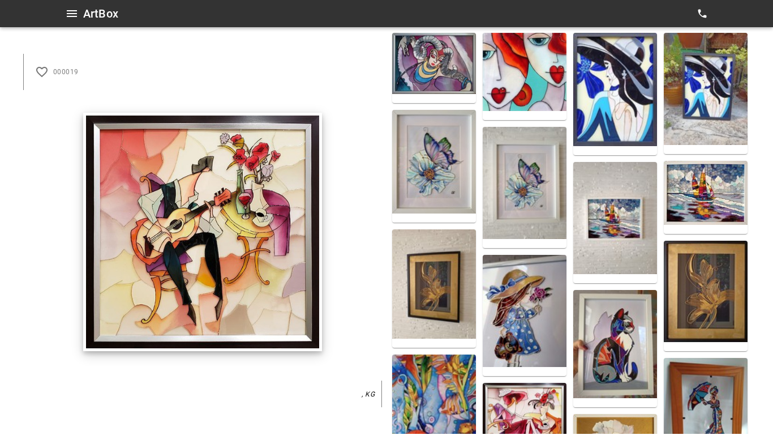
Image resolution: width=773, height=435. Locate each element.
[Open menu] (72, 13)
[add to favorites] (42, 72)
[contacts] (702, 13)
